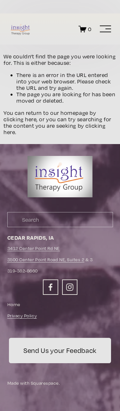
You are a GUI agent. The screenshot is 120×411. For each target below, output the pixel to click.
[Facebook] (50, 287)
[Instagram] (69, 287)
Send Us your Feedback (60, 351)
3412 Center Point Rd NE (33, 248)
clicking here (20, 119)
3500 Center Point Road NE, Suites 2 (45, 259)
